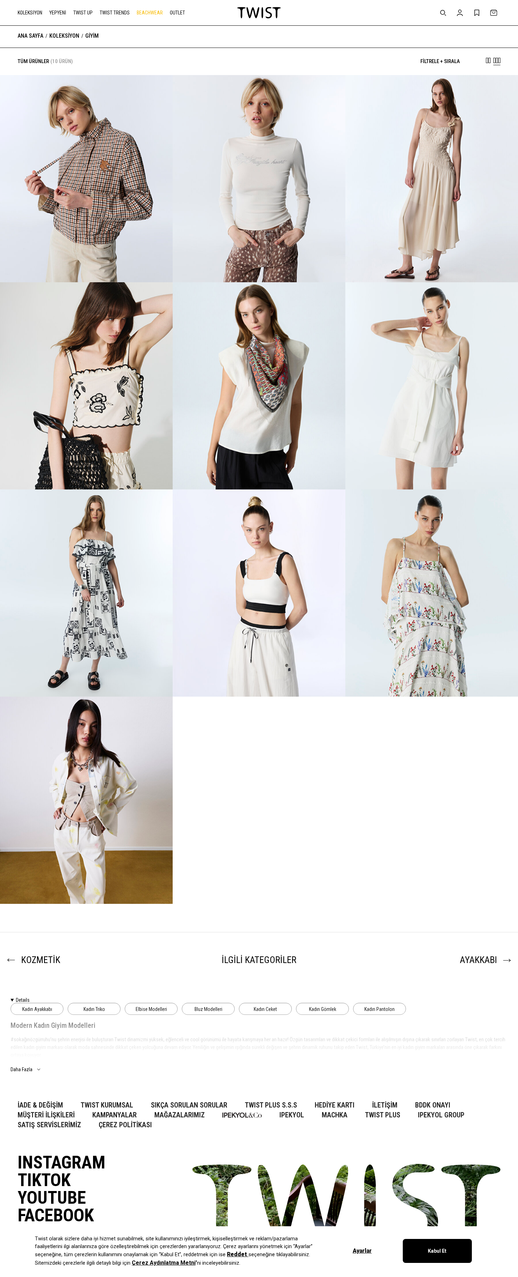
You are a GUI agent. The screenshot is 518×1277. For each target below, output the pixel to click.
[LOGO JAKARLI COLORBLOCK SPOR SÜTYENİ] (259, 672)
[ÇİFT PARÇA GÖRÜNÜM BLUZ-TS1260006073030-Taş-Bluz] (86, 800)
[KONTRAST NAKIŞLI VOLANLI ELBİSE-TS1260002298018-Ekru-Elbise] (86, 593)
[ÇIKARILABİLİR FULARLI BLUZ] (259, 468)
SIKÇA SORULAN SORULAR (189, 1105)
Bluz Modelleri (208, 1009)
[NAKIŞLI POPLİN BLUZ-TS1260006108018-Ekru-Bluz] (86, 385)
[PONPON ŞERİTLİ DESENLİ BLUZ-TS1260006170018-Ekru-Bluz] (431, 593)
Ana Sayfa (30, 36)
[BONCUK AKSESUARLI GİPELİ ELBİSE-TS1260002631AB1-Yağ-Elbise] (431, 178)
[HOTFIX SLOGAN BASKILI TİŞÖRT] (259, 260)
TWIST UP (83, 13)
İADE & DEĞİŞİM (40, 1105)
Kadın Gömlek (322, 1009)
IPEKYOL (291, 1115)
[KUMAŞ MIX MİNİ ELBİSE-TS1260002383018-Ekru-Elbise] (431, 385)
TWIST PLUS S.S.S (271, 1105)
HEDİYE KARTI (334, 1105)
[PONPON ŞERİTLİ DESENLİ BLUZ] (431, 672)
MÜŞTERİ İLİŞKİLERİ (46, 1115)
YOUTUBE (52, 1198)
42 (69, 471)
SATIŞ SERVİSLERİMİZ (49, 1125)
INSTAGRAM (61, 1162)
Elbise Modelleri (151, 1009)
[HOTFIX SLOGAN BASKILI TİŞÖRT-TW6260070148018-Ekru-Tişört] (259, 178)
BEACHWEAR (150, 13)
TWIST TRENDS (115, 13)
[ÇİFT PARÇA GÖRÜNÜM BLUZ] (86, 879)
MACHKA (334, 1115)
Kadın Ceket (265, 1009)
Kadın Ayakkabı (37, 1009)
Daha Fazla (21, 1069)
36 (38, 471)
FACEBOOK (56, 1215)
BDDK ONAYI (432, 1105)
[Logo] (259, 12)
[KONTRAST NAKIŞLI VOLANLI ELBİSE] (86, 672)
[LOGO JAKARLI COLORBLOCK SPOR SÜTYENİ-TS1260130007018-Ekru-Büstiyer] (259, 593)
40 (59, 471)
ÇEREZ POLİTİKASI (125, 1125)
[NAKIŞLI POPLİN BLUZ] (86, 468)
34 (27, 471)
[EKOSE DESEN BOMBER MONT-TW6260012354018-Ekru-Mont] (86, 178)
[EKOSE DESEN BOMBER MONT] (86, 260)
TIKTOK (44, 1180)
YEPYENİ (57, 13)
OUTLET (177, 13)
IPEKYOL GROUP (441, 1115)
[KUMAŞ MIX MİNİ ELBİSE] (431, 468)
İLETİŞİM (384, 1105)
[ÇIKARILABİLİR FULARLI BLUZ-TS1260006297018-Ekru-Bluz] (259, 385)
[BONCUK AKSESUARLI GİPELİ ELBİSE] (431, 258)
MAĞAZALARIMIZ (179, 1115)
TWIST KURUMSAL (107, 1105)
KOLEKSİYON (30, 13)
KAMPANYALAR (114, 1115)
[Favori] (156, 91)
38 (48, 471)
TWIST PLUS (382, 1115)
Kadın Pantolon (379, 1009)
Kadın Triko (94, 1009)
